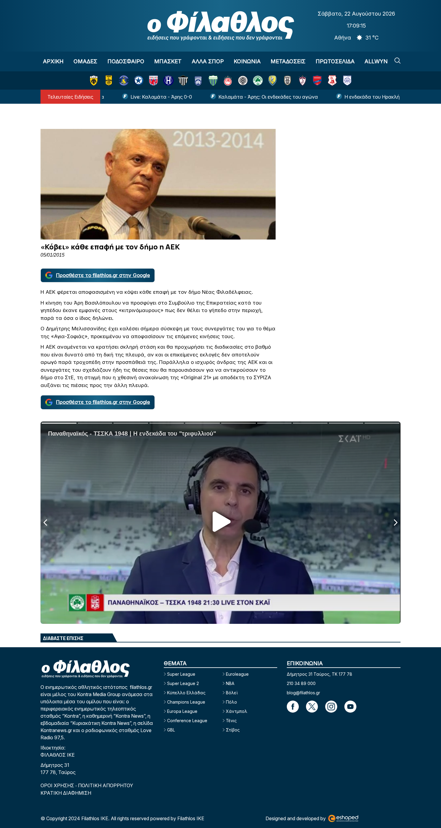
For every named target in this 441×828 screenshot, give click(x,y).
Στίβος (233, 729)
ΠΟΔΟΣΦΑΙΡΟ (125, 61)
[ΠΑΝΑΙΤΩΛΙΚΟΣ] (272, 80)
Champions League (186, 701)
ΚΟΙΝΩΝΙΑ (247, 61)
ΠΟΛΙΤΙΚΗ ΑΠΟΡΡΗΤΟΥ (105, 785)
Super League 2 (183, 683)
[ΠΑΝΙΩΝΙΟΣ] (317, 80)
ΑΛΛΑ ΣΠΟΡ (208, 61)
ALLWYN (376, 61)
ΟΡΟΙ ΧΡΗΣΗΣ (57, 785)
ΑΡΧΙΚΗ (53, 61)
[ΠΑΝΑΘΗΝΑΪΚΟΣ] (258, 80)
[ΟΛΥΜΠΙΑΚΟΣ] (228, 80)
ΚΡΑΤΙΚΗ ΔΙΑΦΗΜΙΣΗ (65, 793)
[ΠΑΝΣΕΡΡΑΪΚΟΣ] (332, 80)
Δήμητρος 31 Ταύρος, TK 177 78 (319, 674)
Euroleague (237, 674)
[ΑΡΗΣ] (109, 80)
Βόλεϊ (232, 692)
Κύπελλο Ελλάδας (186, 692)
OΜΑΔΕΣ (85, 61)
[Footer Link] (293, 707)
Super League (181, 674)
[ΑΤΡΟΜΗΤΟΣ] (138, 80)
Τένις (231, 720)
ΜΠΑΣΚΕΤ (168, 61)
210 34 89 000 (301, 683)
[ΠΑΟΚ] (287, 80)
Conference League (187, 720)
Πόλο (231, 701)
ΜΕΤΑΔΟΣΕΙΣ (288, 61)
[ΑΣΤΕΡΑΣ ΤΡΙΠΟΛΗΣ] (123, 80)
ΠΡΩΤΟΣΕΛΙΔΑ (335, 61)
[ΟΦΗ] (243, 80)
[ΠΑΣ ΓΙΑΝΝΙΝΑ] (347, 80)
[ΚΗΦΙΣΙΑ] (198, 80)
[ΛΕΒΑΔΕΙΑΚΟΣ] (213, 80)
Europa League (182, 711)
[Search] (397, 61)
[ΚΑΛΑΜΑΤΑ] (183, 80)
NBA (230, 683)
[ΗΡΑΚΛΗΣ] (168, 80)
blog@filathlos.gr (303, 692)
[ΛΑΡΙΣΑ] (302, 80)
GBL (171, 729)
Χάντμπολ (236, 711)
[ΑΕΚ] (93, 80)
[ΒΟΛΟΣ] (153, 80)
